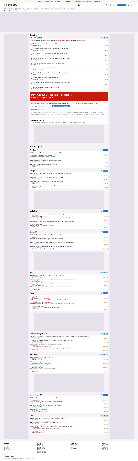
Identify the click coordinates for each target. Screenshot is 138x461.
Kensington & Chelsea (36, 285)
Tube (39, 289)
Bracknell (17, 10)
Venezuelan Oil (47, 298)
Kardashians (40, 411)
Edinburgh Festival (35, 407)
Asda (33, 367)
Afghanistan (34, 155)
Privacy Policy (93, 112)
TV (41, 400)
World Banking (47, 363)
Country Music (40, 404)
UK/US (33, 281)
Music (45, 404)
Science (72, 8)
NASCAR (33, 432)
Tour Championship (47, 421)
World (19, 8)
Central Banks (40, 363)
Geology (42, 342)
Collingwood (42, 424)
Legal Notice (100, 112)
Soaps (39, 400)
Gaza (23, 8)
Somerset (34, 237)
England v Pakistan (36, 428)
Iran (31, 8)
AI (42, 8)
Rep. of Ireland (35, 371)
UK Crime (44, 277)
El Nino (33, 346)
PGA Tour (40, 421)
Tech (68, 8)
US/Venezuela (35, 298)
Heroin (33, 224)
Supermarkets (38, 367)
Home (5, 8)
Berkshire (11, 10)
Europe (43, 285)
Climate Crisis (36, 8)
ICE (41, 281)
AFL (46, 424)
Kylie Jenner (34, 411)
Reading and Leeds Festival (37, 216)
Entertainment (62, 8)
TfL (32, 289)
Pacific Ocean (38, 346)
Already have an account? (37, 109)
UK (16, 8)
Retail (42, 367)
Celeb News (46, 411)
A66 (40, 277)
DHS (42, 306)
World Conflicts (41, 155)
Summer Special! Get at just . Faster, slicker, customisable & (68, 1)
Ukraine (27, 8)
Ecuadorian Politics (36, 302)
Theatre (46, 407)
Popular (39, 37)
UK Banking (34, 363)
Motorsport (38, 432)
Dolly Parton (34, 404)
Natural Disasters (39, 159)
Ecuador (42, 302)
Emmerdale (34, 400)
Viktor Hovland (35, 421)
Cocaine (37, 224)
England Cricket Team (44, 428)
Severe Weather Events (51, 248)
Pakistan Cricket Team (54, 428)
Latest (34, 37)
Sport (56, 8)
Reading (6, 10)
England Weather (35, 248)
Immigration (37, 281)
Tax (36, 359)
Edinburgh (42, 407)
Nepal (39, 342)
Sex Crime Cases (48, 155)
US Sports (43, 432)
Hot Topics (11, 8)
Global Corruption (48, 302)
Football (52, 8)
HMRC (33, 359)
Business (46, 8)
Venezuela (41, 298)
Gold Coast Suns (35, 424)
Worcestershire (43, 248)
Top (31, 37)
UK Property (40, 359)
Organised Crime (35, 277)
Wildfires (34, 159)
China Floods (34, 342)
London (46, 285)
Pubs (38, 183)
